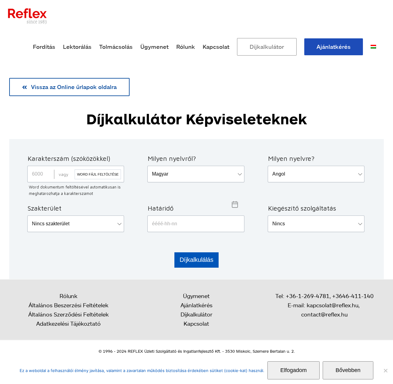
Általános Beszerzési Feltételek (68, 305)
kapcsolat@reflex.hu (332, 305)
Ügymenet (196, 296)
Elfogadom (293, 370)
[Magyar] (373, 47)
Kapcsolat (196, 323)
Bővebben (348, 370)
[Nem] (385, 370)
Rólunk (68, 296)
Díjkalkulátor (196, 314)
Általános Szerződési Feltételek (68, 314)
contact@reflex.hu (324, 314)
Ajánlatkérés (196, 305)
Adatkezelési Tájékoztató (68, 323)
